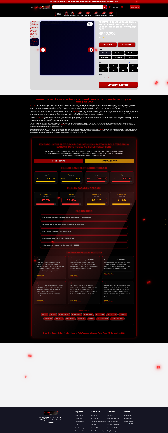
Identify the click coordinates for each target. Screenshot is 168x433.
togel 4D (62, 124)
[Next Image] (91, 49)
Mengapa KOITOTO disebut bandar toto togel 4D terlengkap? (63, 224)
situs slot (101, 129)
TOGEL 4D (91, 318)
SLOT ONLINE (59, 318)
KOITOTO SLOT (100, 314)
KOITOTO (33, 105)
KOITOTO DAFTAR (64, 314)
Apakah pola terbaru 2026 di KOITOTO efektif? (58, 238)
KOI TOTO (53, 314)
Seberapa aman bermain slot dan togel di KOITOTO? (60, 245)
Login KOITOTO (58, 161)
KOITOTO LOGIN (76, 314)
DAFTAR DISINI (107, 44)
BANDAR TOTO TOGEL (117, 318)
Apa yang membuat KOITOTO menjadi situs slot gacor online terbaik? (66, 217)
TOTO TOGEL (81, 318)
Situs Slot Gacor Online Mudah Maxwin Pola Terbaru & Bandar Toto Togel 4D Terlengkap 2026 (84, 333)
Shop (32, 7)
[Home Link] (43, 7)
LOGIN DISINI (126, 44)
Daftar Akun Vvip (109, 161)
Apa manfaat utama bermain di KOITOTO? (57, 231)
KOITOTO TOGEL (112, 314)
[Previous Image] (43, 49)
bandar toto (39, 117)
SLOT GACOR (48, 318)
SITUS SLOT (123, 314)
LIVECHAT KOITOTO (118, 85)
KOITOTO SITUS (88, 314)
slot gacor (76, 111)
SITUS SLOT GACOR (102, 318)
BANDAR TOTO (70, 318)
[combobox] (77, 7)
